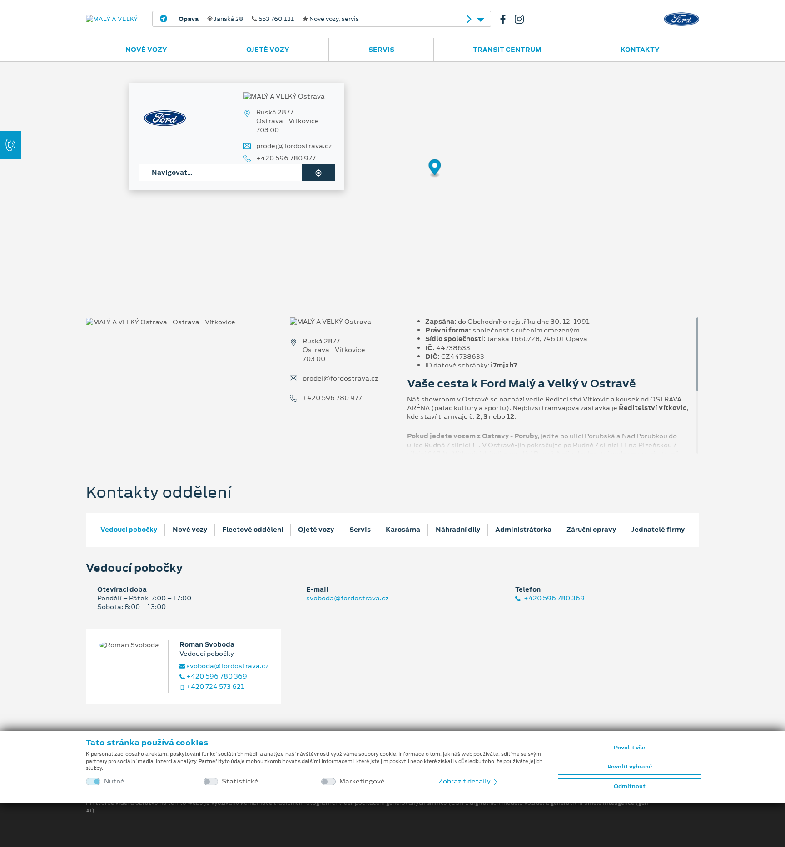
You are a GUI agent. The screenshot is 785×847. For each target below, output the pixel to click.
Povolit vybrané (629, 766)
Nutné (114, 781)
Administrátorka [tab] (523, 529)
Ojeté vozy (267, 49)
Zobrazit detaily (465, 781)
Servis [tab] (360, 529)
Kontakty (640, 49)
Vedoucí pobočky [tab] (128, 529)
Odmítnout (630, 786)
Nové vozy (146, 49)
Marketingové (362, 781)
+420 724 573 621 (214, 687)
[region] (392, 174)
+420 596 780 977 (286, 158)
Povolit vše (629, 747)
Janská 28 (269, 19)
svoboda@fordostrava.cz (347, 598)
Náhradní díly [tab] (458, 529)
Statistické (240, 781)
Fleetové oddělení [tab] (252, 529)
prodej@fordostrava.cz (294, 146)
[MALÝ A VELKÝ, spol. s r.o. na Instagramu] (523, 19)
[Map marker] (435, 168)
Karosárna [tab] (403, 529)
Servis (381, 49)
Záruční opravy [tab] (591, 529)
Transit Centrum (507, 49)
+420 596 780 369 (553, 598)
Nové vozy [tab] (190, 529)
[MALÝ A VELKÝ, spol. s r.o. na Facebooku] (506, 19)
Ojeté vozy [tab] (316, 529)
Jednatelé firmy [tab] (658, 529)
